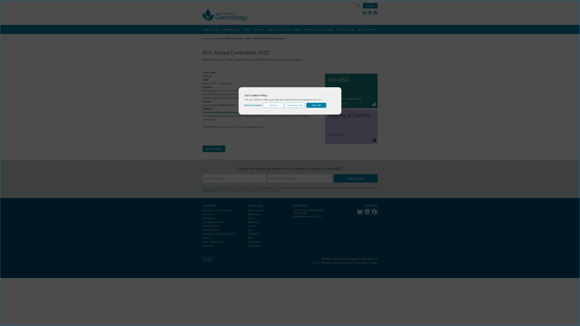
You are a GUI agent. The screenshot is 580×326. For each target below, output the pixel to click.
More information (253, 105)
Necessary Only (295, 105)
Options (273, 105)
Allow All (316, 105)
